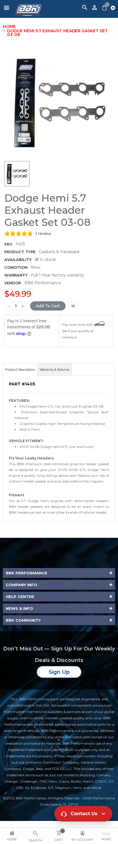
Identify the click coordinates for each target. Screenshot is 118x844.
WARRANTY (15, 275)
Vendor (12, 283)
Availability (18, 259)
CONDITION (15, 267)
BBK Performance (42, 282)
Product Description (20, 370)
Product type (20, 251)
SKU (8, 244)
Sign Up (59, 672)
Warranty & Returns (54, 370)
